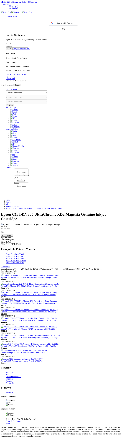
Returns (9, 381)
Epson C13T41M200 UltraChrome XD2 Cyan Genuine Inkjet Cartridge (28, 329)
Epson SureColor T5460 (15, 258)
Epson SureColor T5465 (15, 263)
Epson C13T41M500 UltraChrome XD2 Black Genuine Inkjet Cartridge (28, 320)
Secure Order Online (13, 377)
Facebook (9, 392)
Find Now (10, 105)
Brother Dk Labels (19, 182)
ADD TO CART (7, 235)
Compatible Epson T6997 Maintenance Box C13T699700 (23, 352)
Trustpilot (5, 4)
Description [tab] (5, 267)
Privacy (8, 423)
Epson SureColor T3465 (15, 256)
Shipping (9, 379)
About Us (9, 372)
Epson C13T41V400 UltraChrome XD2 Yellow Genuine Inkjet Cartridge (28, 312)
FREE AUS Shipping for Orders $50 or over (19, 2)
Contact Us (10, 383)
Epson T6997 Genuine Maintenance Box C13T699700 (22, 361)
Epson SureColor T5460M (16, 261)
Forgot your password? (21, 49)
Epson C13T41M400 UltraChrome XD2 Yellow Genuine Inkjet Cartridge (29, 346)
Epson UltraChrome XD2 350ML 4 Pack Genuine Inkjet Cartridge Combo (29, 286)
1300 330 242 (13, 8)
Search (17, 85)
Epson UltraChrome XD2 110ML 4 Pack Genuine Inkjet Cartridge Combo (29, 277)
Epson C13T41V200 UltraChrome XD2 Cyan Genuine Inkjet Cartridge (28, 303)
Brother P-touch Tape (21, 176)
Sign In (9, 49)
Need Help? (13, 6)
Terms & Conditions (13, 421)
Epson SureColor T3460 (15, 254)
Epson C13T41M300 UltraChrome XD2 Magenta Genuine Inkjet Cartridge (29, 337)
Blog (7, 375)
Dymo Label (21, 186)
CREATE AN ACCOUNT (16, 74)
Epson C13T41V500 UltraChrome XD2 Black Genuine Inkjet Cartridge (28, 295)
